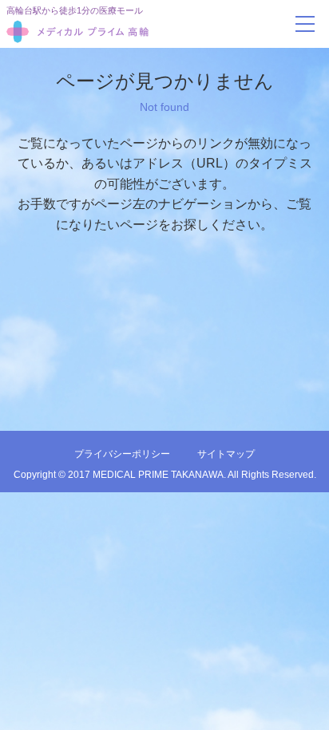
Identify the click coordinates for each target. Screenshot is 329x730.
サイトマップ (226, 454)
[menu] (305, 24)
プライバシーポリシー (122, 454)
